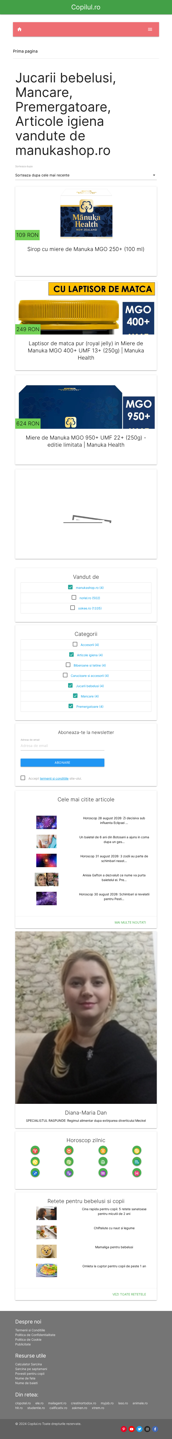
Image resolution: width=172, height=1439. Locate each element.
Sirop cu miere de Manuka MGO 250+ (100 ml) (85, 249)
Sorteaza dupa (23, 166)
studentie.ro (36, 1408)
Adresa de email (30, 739)
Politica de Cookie (28, 1339)
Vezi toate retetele (129, 1294)
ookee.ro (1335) (90, 608)
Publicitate (23, 1344)
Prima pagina (25, 51)
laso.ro (123, 1403)
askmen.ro (79, 1408)
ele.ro (39, 1403)
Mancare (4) (90, 696)
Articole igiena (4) (90, 655)
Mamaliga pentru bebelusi (114, 1247)
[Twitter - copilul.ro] (139, 1429)
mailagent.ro (57, 1403)
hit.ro (19, 1408)
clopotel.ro (23, 1403)
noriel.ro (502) (90, 598)
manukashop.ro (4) (90, 588)
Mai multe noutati (130, 922)
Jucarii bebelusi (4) (90, 686)
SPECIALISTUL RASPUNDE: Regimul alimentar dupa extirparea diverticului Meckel (86, 1120)
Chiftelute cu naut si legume (114, 1228)
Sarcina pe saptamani (31, 1369)
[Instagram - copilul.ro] (147, 1429)
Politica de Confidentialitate (35, 1335)
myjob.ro (107, 1403)
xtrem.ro (98, 1408)
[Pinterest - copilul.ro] (124, 1429)
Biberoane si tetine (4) (90, 665)
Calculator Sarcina (28, 1364)
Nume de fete (25, 1378)
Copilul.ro (86, 7)
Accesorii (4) (90, 645)
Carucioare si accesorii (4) (90, 676)
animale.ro (140, 1403)
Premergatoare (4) (89, 706)
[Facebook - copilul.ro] (155, 1429)
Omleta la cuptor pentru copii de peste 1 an (114, 1266)
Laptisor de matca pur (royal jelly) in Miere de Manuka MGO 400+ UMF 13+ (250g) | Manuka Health (86, 350)
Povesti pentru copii (29, 1373)
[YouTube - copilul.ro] (131, 1429)
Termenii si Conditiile (30, 1330)
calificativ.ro (58, 1408)
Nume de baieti (26, 1383)
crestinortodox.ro (83, 1403)
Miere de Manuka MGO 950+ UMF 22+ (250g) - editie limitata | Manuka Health (86, 441)
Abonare (62, 762)
